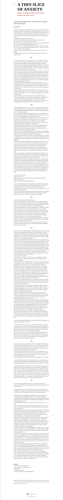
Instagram (26, 15)
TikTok (32, 15)
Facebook (20, 15)
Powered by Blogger (32, 494)
